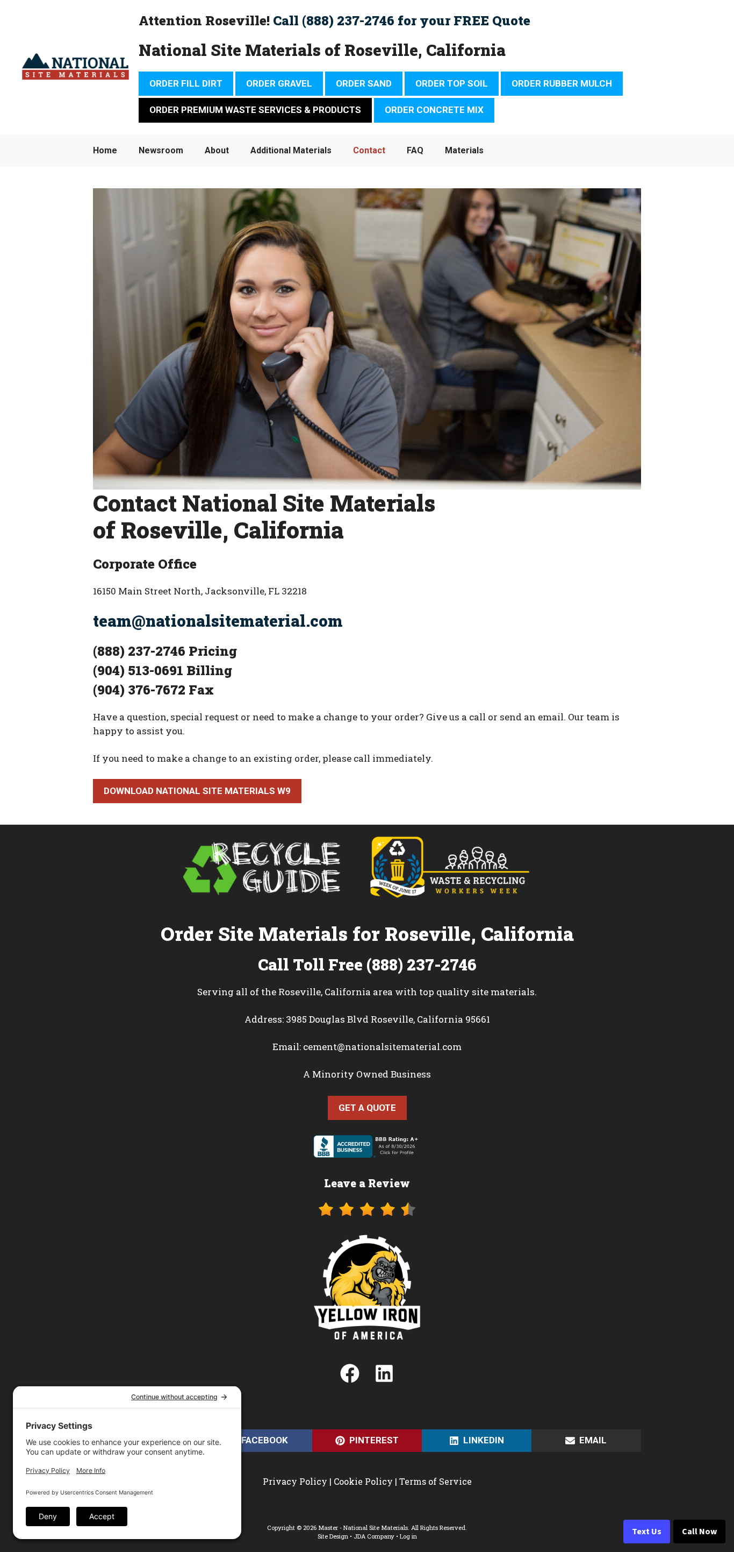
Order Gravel (279, 83)
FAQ (415, 150)
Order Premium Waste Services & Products (255, 109)
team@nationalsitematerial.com (218, 621)
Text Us (646, 1531)
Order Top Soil (451, 83)
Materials (464, 150)
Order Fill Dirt (185, 83)
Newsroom (161, 150)
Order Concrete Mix (434, 109)
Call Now (699, 1531)
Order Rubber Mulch (562, 83)
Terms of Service (435, 1481)
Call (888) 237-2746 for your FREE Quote (401, 20)
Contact (369, 150)
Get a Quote (367, 1107)
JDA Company (374, 1536)
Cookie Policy (363, 1481)
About (217, 150)
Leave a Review (367, 1183)
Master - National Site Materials (363, 1527)
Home (105, 150)
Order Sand (364, 83)
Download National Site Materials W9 (197, 790)
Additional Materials (291, 150)
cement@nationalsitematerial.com (382, 1046)
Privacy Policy (295, 1481)
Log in (408, 1536)
